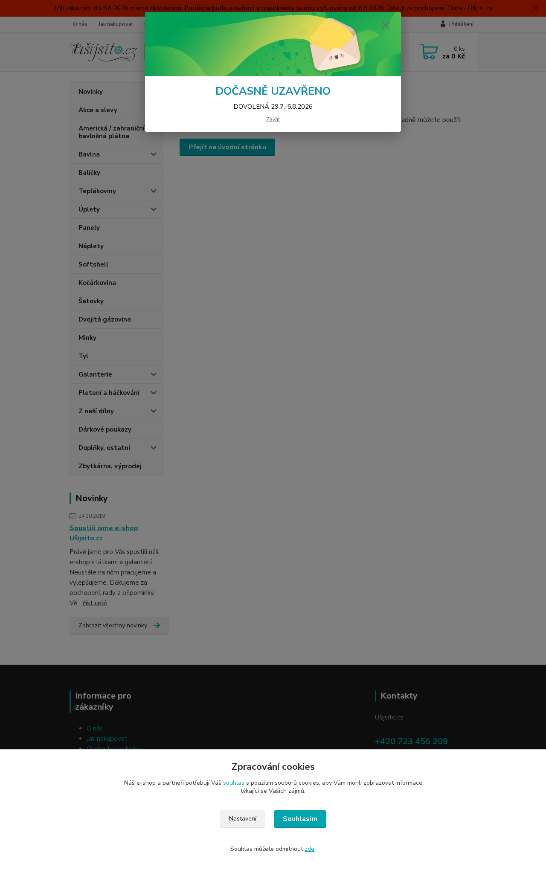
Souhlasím (300, 819)
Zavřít (273, 119)
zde (309, 849)
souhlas (233, 783)
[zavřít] (385, 25)
